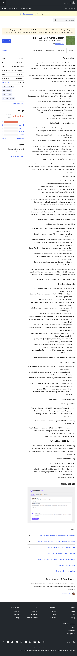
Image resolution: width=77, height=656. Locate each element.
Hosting (72, 614)
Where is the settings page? (65, 565)
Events (16, 611)
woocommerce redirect (8, 98)
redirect (5, 87)
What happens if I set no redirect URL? (61, 547)
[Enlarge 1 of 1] (73, 490)
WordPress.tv (32, 618)
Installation (50, 51)
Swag (16, 618)
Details (70, 51)
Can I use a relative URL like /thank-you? (61, 553)
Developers (34, 614)
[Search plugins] (55, 20)
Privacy (72, 618)
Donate (15, 614)
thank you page (7, 90)
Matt (72, 627)
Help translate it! (26, 14)
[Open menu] (3, 3)
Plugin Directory (70, 8)
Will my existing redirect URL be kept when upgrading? (56, 541)
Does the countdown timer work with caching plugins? (56, 559)
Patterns (53, 618)
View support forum (17, 156)
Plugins (54, 614)
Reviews (61, 51)
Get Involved (14, 608)
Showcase (52, 608)
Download (6, 41)
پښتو (69, 642)
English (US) (5, 82)
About (73, 608)
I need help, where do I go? (65, 571)
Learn (36, 608)
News (73, 611)
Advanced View (18, 104)
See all (4, 138)
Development (37, 51)
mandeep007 (59, 44)
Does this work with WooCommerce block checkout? (56, 536)
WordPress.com (68, 624)
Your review (20, 138)
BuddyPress (70, 634)
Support (4, 51)
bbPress (71, 630)
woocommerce (7, 94)
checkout (11, 87)
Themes (53, 611)
